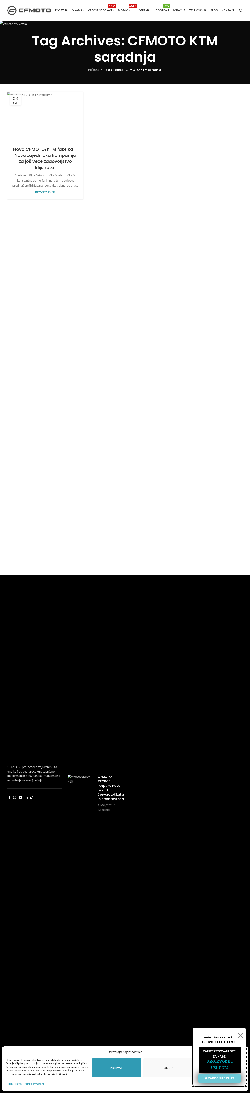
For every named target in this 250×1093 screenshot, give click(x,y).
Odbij (168, 1067)
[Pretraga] (241, 10)
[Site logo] (29, 10)
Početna (93, 69)
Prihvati (117, 1067)
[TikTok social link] (31, 797)
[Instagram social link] (14, 797)
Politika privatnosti (34, 1083)
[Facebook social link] (9, 797)
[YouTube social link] (20, 797)
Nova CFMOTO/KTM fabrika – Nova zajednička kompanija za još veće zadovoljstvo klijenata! (45, 158)
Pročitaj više (45, 192)
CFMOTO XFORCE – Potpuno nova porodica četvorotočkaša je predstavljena (111, 787)
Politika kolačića (14, 1083)
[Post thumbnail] (81, 620)
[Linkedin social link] (26, 797)
